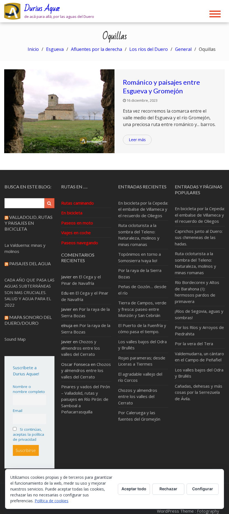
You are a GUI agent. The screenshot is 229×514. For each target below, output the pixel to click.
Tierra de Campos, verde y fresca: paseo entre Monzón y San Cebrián (142, 309)
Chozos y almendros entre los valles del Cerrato (80, 348)
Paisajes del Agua (30, 263)
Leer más (137, 139)
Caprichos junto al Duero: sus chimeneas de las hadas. (199, 237)
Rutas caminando (77, 203)
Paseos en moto (77, 223)
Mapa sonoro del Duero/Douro (28, 320)
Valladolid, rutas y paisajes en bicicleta (28, 222)
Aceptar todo (133, 488)
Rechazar (168, 488)
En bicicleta (71, 212)
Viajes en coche (76, 232)
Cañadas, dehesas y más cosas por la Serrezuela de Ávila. (198, 392)
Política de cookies (51, 500)
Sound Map (15, 339)
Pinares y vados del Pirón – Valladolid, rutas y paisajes (85, 393)
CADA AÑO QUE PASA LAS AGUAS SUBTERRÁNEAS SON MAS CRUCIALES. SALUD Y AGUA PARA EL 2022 (29, 292)
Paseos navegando (79, 242)
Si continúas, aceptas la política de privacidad (28, 434)
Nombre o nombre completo (29, 389)
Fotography (208, 511)
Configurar (202, 488)
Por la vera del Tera (194, 343)
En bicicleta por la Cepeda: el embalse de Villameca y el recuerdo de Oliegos (143, 209)
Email (17, 410)
